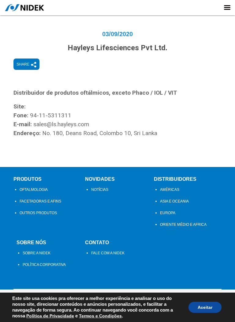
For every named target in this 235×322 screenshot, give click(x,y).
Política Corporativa (44, 265)
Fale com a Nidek (108, 253)
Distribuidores (175, 179)
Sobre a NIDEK (36, 253)
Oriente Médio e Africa (183, 224)
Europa (167, 213)
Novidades (100, 179)
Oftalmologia (34, 190)
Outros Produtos (38, 213)
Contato (97, 242)
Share (23, 64)
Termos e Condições (100, 315)
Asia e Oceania (174, 201)
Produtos (27, 179)
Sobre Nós (31, 242)
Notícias (99, 190)
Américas (169, 190)
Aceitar (205, 307)
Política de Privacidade (50, 315)
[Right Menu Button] (227, 7)
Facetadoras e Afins (40, 201)
